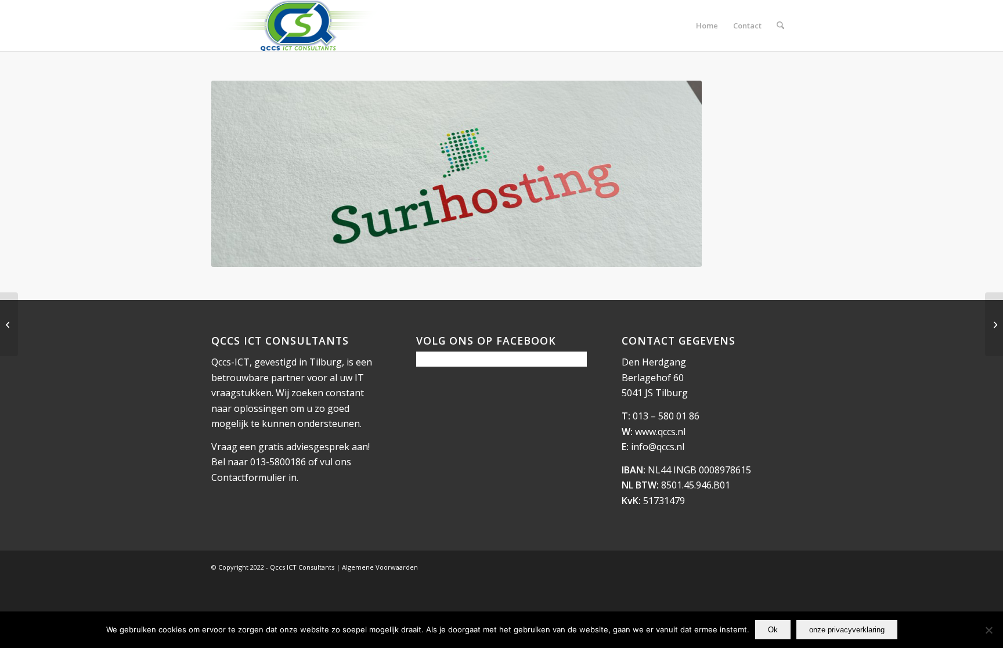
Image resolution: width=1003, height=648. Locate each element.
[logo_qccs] (300, 25)
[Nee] (988, 630)
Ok (773, 629)
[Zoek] (780, 25)
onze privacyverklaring (847, 629)
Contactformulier (248, 477)
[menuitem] (707, 25)
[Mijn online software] (994, 324)
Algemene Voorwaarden (380, 567)
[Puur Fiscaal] (9, 324)
